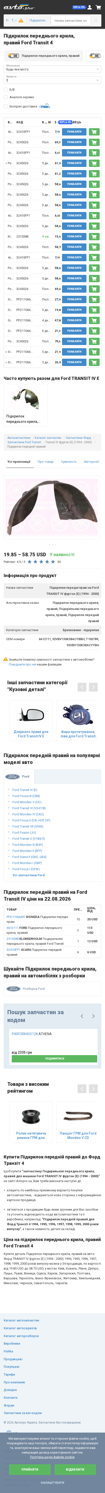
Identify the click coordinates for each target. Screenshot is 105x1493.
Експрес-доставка (23, 106)
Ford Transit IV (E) (24, 790)
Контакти (10, 1397)
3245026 (22, 142)
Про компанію (14, 1382)
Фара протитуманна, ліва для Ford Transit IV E (78, 734)
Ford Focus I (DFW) (26, 869)
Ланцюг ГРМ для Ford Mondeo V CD (78, 1135)
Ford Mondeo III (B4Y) (27, 845)
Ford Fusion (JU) (24, 832)
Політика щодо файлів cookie (52, 1457)
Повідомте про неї (22, 664)
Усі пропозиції (18, 461)
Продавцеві (13, 1359)
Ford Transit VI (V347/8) (29, 808)
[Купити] (94, 131)
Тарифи (9, 1374)
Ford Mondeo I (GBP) (27, 863)
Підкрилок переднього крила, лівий (22, 419)
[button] (80, 7)
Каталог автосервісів (20, 1328)
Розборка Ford (34, 989)
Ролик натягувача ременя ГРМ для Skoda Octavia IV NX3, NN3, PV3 (30, 1135)
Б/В (12, 89)
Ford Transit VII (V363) (27, 826)
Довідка (10, 1390)
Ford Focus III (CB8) (26, 796)
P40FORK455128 (32, 1034)
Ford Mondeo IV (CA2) (28, 814)
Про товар (46, 461)
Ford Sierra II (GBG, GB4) (29, 857)
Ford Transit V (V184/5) (28, 838)
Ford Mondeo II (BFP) (27, 851)
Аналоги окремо (22, 97)
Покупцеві (11, 1366)
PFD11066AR (25, 299)
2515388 (22, 236)
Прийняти (29, 1469)
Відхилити (75, 1469)
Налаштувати (52, 1482)
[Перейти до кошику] (98, 7)
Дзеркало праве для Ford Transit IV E (31, 734)
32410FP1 (23, 132)
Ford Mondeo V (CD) (27, 802)
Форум (9, 1405)
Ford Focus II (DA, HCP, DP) (31, 820)
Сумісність (69, 461)
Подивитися (54, 1058)
